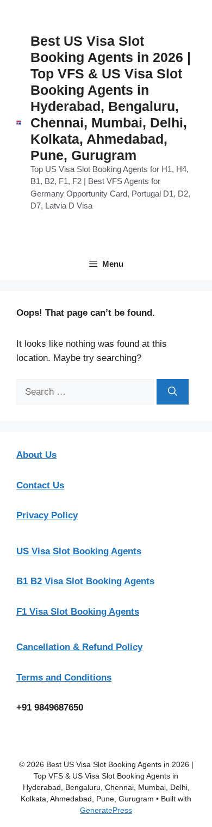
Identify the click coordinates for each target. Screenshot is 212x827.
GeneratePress (106, 810)
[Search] (173, 392)
